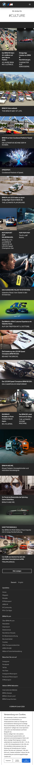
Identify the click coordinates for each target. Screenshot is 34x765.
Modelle (5, 598)
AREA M (5, 604)
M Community (7, 607)
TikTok (4, 667)
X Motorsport (6, 680)
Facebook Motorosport (10, 677)
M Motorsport (6, 601)
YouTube (5, 671)
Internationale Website (9, 690)
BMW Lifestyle (7, 693)
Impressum (6, 627)
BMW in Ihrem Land (8, 696)
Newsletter (6, 624)
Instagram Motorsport (9, 674)
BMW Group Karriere (9, 699)
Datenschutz (6, 630)
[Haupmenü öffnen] (30, 4)
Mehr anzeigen (17, 571)
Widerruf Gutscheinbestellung (12, 651)
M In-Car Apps (7, 610)
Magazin (5, 595)
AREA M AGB (6, 648)
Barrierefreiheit (7, 639)
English (20, 582)
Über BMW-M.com (8, 621)
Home (4, 592)
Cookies (5, 642)
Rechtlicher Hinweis (8, 633)
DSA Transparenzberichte (10, 645)
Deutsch (14, 582)
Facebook (5, 664)
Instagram (5, 661)
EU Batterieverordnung (10, 636)
